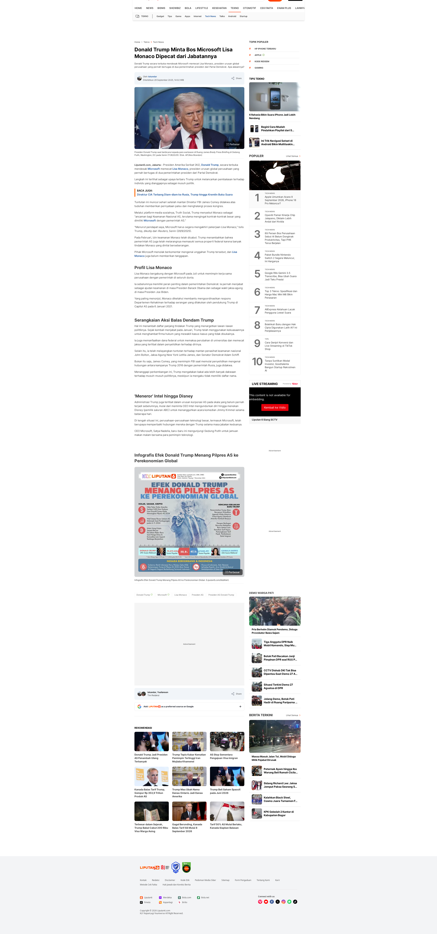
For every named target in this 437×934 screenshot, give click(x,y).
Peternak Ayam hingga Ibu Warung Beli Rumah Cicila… (281, 770)
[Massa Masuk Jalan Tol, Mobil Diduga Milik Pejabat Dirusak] (275, 736)
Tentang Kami (263, 880)
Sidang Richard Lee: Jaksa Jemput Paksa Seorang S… (280, 785)
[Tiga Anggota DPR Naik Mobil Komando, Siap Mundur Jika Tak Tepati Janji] (257, 644)
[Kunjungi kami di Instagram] (283, 902)
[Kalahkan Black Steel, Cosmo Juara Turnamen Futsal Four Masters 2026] (257, 799)
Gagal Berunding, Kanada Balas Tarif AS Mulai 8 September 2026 (187, 828)
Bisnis (161, 8)
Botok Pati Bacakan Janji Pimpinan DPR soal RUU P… (280, 658)
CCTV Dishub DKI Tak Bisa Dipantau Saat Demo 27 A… (280, 672)
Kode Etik (185, 880)
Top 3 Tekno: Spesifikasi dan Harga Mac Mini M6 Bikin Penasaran (281, 294)
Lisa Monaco (180, 168)
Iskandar (152, 76)
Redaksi (155, 880)
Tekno (235, 8)
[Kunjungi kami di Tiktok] (295, 902)
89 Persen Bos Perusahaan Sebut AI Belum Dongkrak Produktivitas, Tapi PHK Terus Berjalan (280, 238)
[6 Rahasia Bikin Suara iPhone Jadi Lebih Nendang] (275, 96)
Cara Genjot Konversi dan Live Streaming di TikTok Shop (279, 345)
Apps (187, 16)
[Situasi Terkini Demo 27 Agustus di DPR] (257, 686)
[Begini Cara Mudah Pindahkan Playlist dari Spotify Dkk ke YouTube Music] (254, 129)
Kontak (143, 880)
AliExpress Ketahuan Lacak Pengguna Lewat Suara (280, 311)
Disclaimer (170, 880)
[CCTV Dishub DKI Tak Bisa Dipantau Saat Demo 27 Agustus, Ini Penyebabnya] (257, 672)
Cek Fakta (266, 8)
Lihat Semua (292, 156)
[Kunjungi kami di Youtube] (266, 902)
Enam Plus (284, 8)
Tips (170, 16)
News (149, 8)
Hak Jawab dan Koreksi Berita (177, 884)
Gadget (160, 16)
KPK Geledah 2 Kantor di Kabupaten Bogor (279, 813)
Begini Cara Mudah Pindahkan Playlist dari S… (277, 128)
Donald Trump (210, 164)
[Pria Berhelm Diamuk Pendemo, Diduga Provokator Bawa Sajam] (275, 611)
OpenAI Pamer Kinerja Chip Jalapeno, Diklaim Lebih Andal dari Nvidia (280, 218)
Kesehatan (219, 8)
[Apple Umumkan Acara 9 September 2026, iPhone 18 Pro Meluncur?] (275, 175)
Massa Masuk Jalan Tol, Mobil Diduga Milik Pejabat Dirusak (274, 758)
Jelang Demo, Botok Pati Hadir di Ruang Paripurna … (280, 700)
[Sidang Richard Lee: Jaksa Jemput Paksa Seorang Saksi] (257, 785)
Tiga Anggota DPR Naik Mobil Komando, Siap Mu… (280, 643)
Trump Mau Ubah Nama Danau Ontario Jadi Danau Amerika (187, 793)
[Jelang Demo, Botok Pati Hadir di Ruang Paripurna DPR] (257, 701)
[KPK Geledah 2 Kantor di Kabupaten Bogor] (257, 813)
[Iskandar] (139, 78)
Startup (243, 16)
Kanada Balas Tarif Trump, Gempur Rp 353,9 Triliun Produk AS (149, 793)
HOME (138, 8)
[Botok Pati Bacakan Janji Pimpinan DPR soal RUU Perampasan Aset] (257, 658)
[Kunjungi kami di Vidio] (260, 902)
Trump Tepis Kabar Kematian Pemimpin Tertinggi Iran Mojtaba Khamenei (189, 758)
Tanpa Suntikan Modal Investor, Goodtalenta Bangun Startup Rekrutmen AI (280, 365)
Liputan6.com (163, 910)
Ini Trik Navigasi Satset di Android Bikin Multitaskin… (278, 142)
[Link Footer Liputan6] (154, 867)
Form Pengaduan (243, 880)
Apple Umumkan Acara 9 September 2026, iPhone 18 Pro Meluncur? (280, 200)
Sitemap (225, 880)
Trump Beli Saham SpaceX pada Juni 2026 (225, 791)
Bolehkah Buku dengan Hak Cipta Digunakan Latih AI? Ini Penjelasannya (281, 327)
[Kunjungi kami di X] (278, 902)
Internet (198, 16)
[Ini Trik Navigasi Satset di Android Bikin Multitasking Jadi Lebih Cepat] (254, 142)
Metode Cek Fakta (148, 884)
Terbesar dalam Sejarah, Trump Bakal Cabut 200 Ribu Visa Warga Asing (151, 828)
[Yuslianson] (143, 693)
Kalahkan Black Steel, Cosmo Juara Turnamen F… (280, 799)
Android (232, 16)
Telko (222, 16)
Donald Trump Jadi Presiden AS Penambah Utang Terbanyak (151, 758)
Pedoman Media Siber (205, 880)
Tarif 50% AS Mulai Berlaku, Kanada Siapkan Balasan (226, 826)
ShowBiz (175, 8)
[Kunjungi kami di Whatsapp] (289, 902)
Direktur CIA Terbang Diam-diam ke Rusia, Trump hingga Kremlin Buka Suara (185, 194)
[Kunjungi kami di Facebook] (272, 902)
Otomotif (249, 8)
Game (178, 16)
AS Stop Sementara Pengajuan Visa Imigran (224, 756)
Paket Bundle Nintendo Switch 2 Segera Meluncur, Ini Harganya (280, 258)
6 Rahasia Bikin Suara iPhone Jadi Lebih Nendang (272, 116)
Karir (277, 880)
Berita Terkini (261, 715)
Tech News (210, 16)
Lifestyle (201, 8)
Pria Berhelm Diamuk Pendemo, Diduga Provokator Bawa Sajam (274, 631)
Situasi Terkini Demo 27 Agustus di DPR (278, 686)
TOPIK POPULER (258, 41)
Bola (188, 8)
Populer (256, 156)
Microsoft (154, 168)
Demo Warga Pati (261, 593)
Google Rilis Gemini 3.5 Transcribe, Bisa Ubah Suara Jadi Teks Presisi (281, 276)
